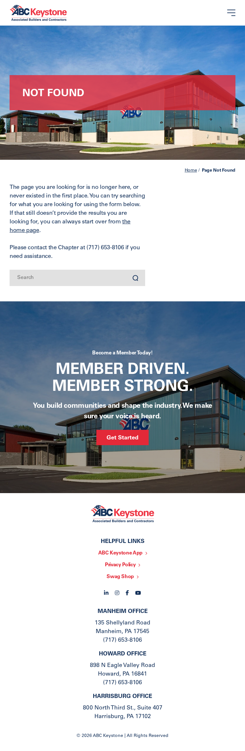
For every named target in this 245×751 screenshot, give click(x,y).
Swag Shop (120, 576)
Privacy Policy (120, 565)
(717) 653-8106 (122, 640)
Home (191, 170)
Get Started (122, 438)
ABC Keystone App (120, 553)
